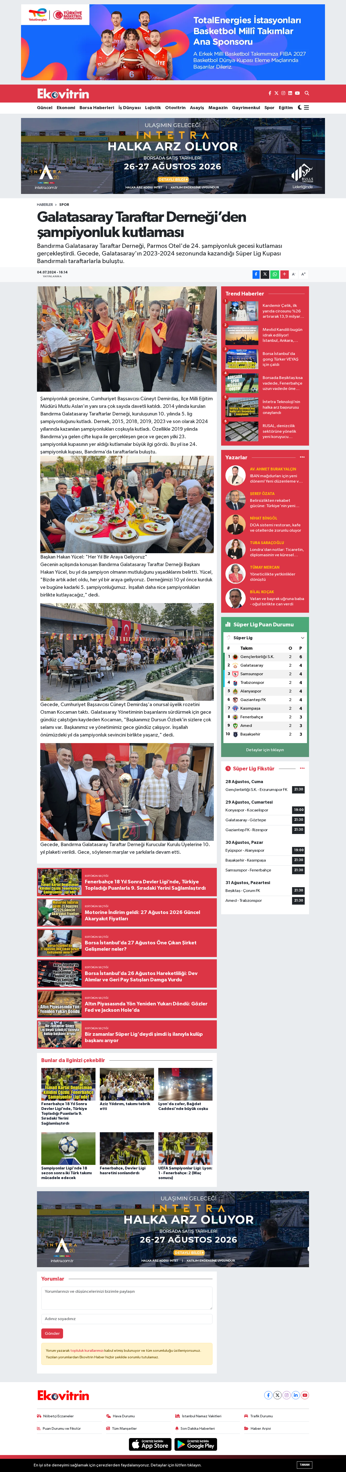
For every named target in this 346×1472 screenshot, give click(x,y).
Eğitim (286, 108)
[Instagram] (286, 1395)
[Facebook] (268, 1395)
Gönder (52, 1333)
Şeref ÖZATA (262, 494)
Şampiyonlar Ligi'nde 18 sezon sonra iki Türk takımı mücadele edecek (66, 1173)
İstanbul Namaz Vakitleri (201, 1416)
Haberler (45, 205)
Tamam (305, 1464)
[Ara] (307, 93)
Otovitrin (175, 108)
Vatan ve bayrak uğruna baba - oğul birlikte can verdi (277, 601)
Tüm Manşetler (124, 1428)
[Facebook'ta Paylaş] (256, 274)
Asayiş (197, 108)
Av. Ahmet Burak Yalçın (273, 469)
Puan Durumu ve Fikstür (62, 1428)
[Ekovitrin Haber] (63, 93)
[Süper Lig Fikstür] (302, 769)
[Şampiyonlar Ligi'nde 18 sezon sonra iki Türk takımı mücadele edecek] (68, 1148)
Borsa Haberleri (97, 108)
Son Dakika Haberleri (198, 1428)
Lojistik (153, 108)
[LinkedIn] (296, 1395)
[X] (277, 1395)
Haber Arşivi (261, 1428)
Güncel (44, 108)
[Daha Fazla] (284, 274)
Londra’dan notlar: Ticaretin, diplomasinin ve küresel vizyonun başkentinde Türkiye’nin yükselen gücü (277, 553)
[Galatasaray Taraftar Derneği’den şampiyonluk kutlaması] (127, 339)
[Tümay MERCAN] (235, 573)
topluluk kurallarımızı (87, 1350)
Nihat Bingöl (263, 518)
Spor (269, 108)
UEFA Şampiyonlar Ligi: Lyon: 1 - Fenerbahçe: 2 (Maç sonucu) (185, 1173)
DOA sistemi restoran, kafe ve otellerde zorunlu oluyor (275, 528)
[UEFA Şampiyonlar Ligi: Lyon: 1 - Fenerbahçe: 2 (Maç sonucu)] (185, 1148)
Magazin (218, 108)
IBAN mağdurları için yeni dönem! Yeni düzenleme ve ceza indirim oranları (275, 479)
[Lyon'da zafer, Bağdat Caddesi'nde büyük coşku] (185, 1084)
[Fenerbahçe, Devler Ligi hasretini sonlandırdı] (127, 1148)
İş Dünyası (130, 108)
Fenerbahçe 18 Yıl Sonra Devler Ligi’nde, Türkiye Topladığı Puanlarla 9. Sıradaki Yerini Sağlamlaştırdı (64, 1113)
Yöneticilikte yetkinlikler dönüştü (272, 577)
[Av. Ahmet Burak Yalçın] (235, 475)
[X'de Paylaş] (265, 274)
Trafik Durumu (261, 1416)
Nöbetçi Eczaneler (58, 1416)
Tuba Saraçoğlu (267, 543)
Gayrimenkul (246, 108)
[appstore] (151, 1444)
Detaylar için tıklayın (265, 750)
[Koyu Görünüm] (300, 108)
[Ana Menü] (305, 108)
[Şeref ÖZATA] (235, 500)
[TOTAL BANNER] (173, 42)
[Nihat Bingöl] (235, 524)
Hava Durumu (124, 1416)
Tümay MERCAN (264, 567)
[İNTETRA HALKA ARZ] (173, 156)
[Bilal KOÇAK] (235, 598)
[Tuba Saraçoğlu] (235, 549)
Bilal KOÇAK (262, 592)
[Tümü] (302, 457)
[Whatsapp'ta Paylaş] (274, 274)
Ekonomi (66, 108)
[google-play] (196, 1444)
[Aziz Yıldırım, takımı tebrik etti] (127, 1084)
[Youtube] (305, 1395)
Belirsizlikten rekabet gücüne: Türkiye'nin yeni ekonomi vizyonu (272, 504)
